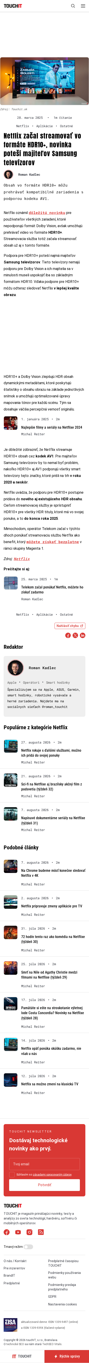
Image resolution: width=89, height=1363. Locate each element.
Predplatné (12, 1283)
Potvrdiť (44, 1185)
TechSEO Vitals (52, 1344)
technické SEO (15, 1344)
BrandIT (9, 1275)
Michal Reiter (33, 434)
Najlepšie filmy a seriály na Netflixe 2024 (51, 427)
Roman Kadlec (29, 174)
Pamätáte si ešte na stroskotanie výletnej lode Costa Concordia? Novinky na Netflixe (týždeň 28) (52, 1013)
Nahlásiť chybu (68, 626)
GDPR (52, 1296)
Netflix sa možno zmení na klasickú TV (49, 1084)
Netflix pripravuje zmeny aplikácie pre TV (51, 906)
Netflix (22, 558)
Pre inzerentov (14, 1268)
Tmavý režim (14, 1247)
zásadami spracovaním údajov (52, 1174)
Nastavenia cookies (62, 1304)
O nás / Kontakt (15, 1261)
